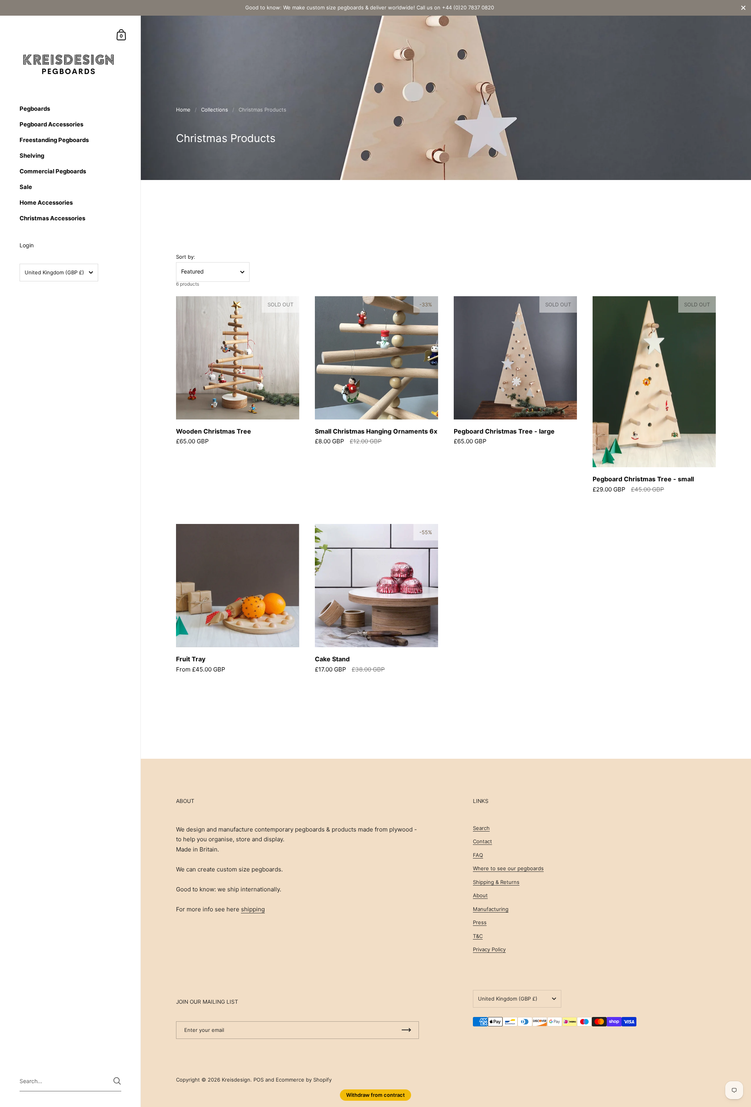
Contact (482, 841)
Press (480, 922)
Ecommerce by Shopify (304, 1079)
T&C (478, 936)
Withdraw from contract (375, 1095)
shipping (253, 909)
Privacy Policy (489, 949)
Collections (214, 109)
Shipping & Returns (496, 882)
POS (258, 1079)
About (480, 895)
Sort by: (185, 256)
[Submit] (117, 1081)
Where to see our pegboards (508, 868)
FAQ (478, 855)
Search (481, 828)
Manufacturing (490, 909)
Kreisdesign (236, 1079)
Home (183, 109)
